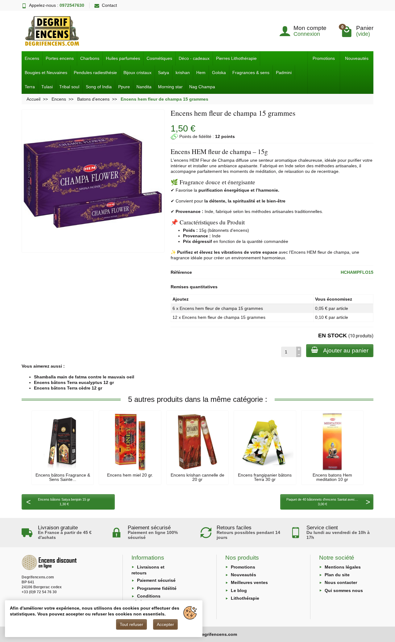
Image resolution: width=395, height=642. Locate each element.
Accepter (165, 624)
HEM (194, 160)
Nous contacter (341, 582)
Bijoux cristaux (137, 72)
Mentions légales (343, 567)
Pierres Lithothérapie (236, 58)
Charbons (89, 58)
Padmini (284, 72)
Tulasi (47, 86)
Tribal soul (69, 86)
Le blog (239, 590)
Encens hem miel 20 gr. (130, 475)
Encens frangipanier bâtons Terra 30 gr (265, 477)
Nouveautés (356, 58)
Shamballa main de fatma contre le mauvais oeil (84, 376)
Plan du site (337, 574)
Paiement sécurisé (156, 580)
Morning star (170, 86)
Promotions (324, 58)
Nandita (144, 86)
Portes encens (60, 58)
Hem (201, 72)
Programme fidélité (157, 588)
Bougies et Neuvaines (46, 72)
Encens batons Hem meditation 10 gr (332, 477)
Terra (30, 86)
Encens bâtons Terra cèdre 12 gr (68, 388)
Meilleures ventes (249, 582)
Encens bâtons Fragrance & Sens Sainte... (62, 477)
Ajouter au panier (345, 350)
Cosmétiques (159, 58)
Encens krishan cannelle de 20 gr (197, 477)
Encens (32, 58)
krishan (183, 72)
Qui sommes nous (344, 590)
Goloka (219, 72)
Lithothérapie (245, 598)
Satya (163, 72)
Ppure (124, 86)
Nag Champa (202, 86)
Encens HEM (303, 252)
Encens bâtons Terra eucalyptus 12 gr (74, 382)
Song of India (99, 86)
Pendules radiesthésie (95, 72)
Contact (109, 5)
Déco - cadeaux (194, 58)
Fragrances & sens (250, 72)
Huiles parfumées (123, 58)
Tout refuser (131, 624)
